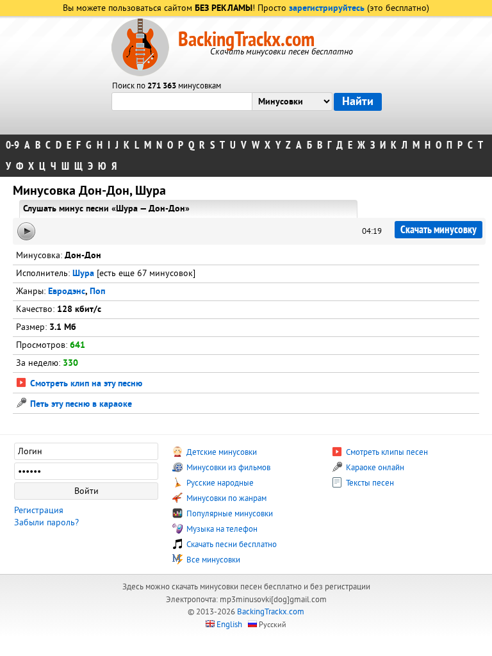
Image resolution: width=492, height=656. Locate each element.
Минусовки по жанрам (225, 498)
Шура (83, 273)
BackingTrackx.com (246, 39)
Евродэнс (66, 291)
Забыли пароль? (46, 522)
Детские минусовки (220, 452)
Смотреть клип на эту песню (85, 384)
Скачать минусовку (438, 230)
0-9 (12, 145)
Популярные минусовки (228, 513)
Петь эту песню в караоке (80, 404)
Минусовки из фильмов (227, 467)
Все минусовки (212, 559)
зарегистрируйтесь (327, 8)
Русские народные (219, 483)
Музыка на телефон (221, 529)
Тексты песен (369, 483)
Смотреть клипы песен (386, 452)
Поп (97, 291)
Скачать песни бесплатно (230, 544)
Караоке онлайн (374, 467)
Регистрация (38, 510)
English (229, 624)
